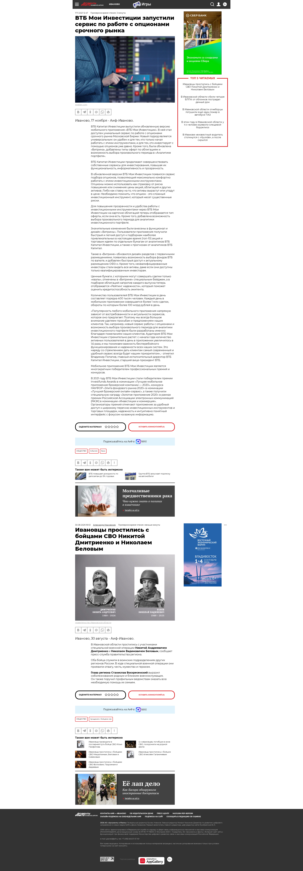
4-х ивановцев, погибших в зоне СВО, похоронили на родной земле (154, 744)
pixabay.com (81, 104)
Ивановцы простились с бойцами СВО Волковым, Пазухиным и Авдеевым (105, 764)
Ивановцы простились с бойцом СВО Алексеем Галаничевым (155, 753)
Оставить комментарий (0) (152, 427)
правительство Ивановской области (93, 622)
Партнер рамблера (127, 859)
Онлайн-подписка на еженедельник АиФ (120, 817)
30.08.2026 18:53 (83, 525)
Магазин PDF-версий (183, 813)
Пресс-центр (163, 813)
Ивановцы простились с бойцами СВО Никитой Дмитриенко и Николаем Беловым (203, 87)
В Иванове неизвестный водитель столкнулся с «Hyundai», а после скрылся (203, 137)
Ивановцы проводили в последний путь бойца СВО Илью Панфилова (105, 744)
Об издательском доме (141, 813)
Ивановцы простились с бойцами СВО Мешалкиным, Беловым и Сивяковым (105, 754)
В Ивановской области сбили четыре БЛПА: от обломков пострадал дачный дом (203, 100)
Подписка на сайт (154, 817)
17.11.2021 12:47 (81, 13)
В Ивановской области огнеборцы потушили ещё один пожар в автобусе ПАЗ (202, 112)
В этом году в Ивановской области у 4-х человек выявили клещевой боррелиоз (202, 125)
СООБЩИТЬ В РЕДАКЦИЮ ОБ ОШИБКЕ (183, 817)
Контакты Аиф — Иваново (113, 813)
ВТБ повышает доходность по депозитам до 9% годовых (103, 475)
